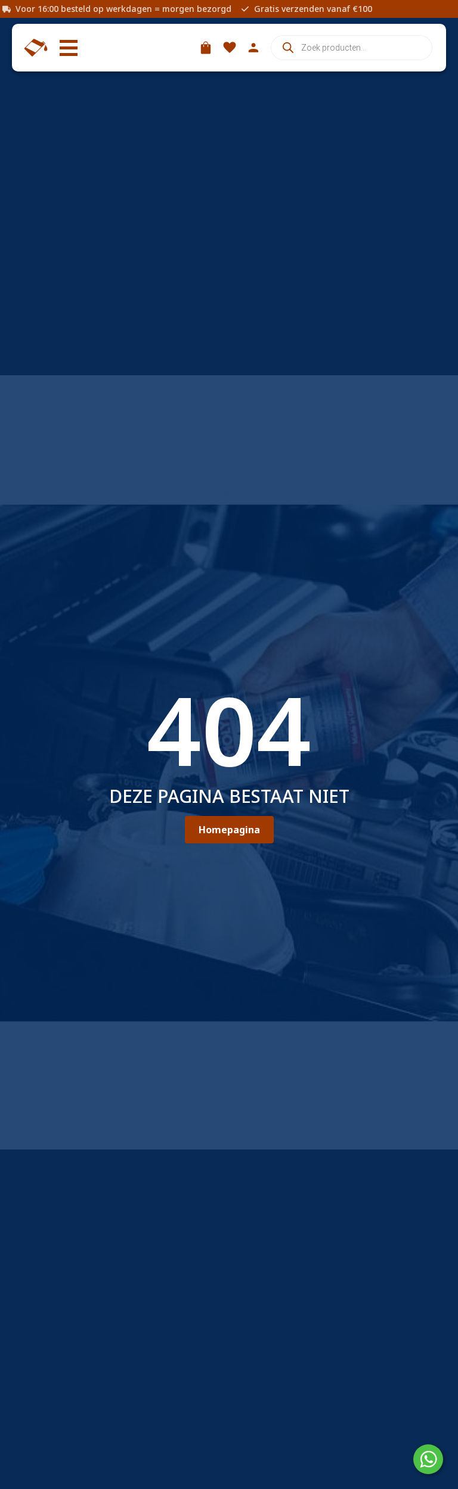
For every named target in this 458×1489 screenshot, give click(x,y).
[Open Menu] (69, 48)
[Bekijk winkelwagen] (205, 47)
